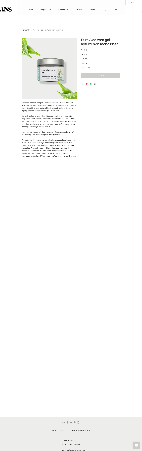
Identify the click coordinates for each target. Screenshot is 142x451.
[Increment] (89, 67)
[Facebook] (67, 422)
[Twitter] (71, 422)
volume (84, 55)
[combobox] (100, 58)
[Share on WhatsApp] (91, 83)
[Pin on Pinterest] (86, 83)
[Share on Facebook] (82, 83)
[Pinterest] (74, 422)
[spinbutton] (86, 67)
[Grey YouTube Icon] (63, 422)
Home (24, 30)
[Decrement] (82, 67)
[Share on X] (95, 83)
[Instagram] (78, 422)
